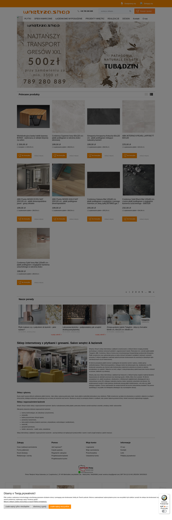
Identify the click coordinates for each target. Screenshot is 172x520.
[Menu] (168, 495)
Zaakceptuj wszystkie (59, 506)
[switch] (164, 511)
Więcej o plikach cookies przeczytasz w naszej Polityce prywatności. (25, 501)
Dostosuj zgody (39, 506)
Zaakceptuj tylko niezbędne (17, 506)
